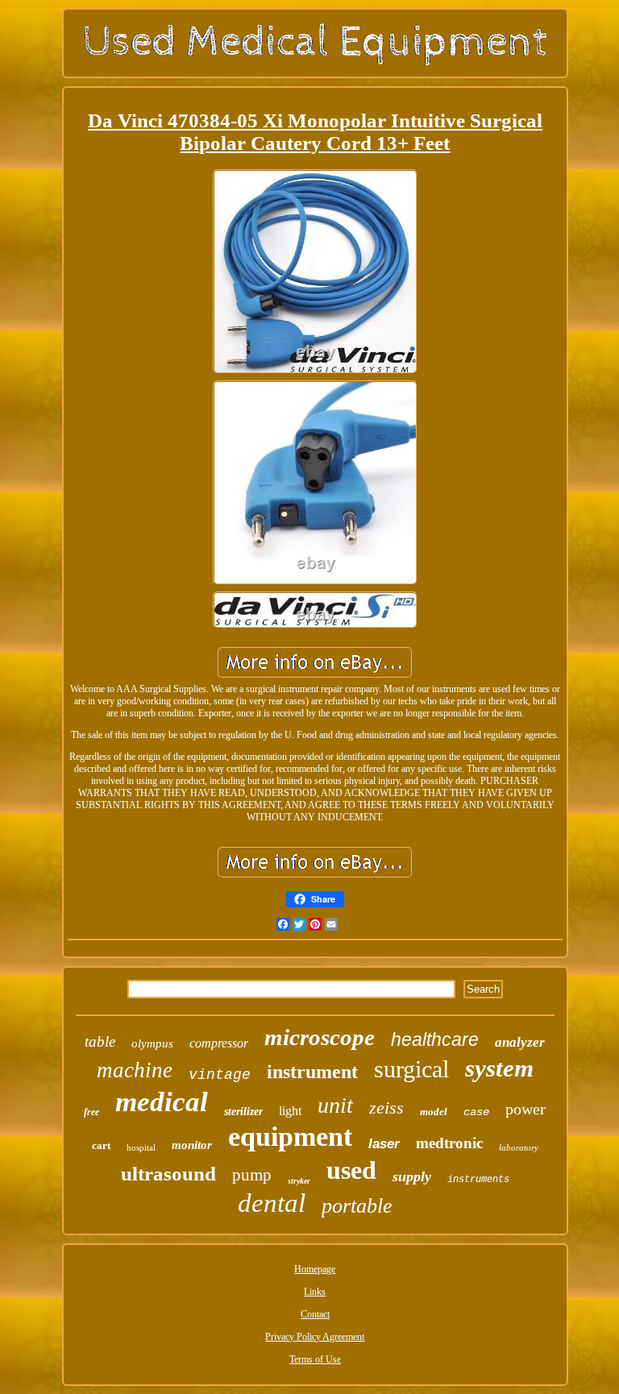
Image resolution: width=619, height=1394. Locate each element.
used (351, 1169)
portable (357, 1206)
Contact (315, 1314)
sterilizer (243, 1112)
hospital (141, 1147)
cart (101, 1145)
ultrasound (168, 1173)
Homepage (314, 1269)
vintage (220, 1075)
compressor (218, 1043)
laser (384, 1143)
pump (252, 1174)
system (499, 1068)
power (525, 1109)
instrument (312, 1071)
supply (412, 1176)
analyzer (520, 1042)
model (433, 1112)
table (100, 1041)
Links (315, 1291)
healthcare (435, 1039)
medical (161, 1102)
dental (271, 1203)
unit (335, 1105)
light (290, 1111)
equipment (290, 1136)
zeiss (386, 1107)
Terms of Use (315, 1359)
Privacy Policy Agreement (314, 1336)
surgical (411, 1069)
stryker (299, 1180)
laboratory (518, 1147)
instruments (478, 1179)
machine (134, 1070)
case (476, 1112)
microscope (319, 1037)
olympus (152, 1043)
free (91, 1112)
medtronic (449, 1143)
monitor (192, 1145)
